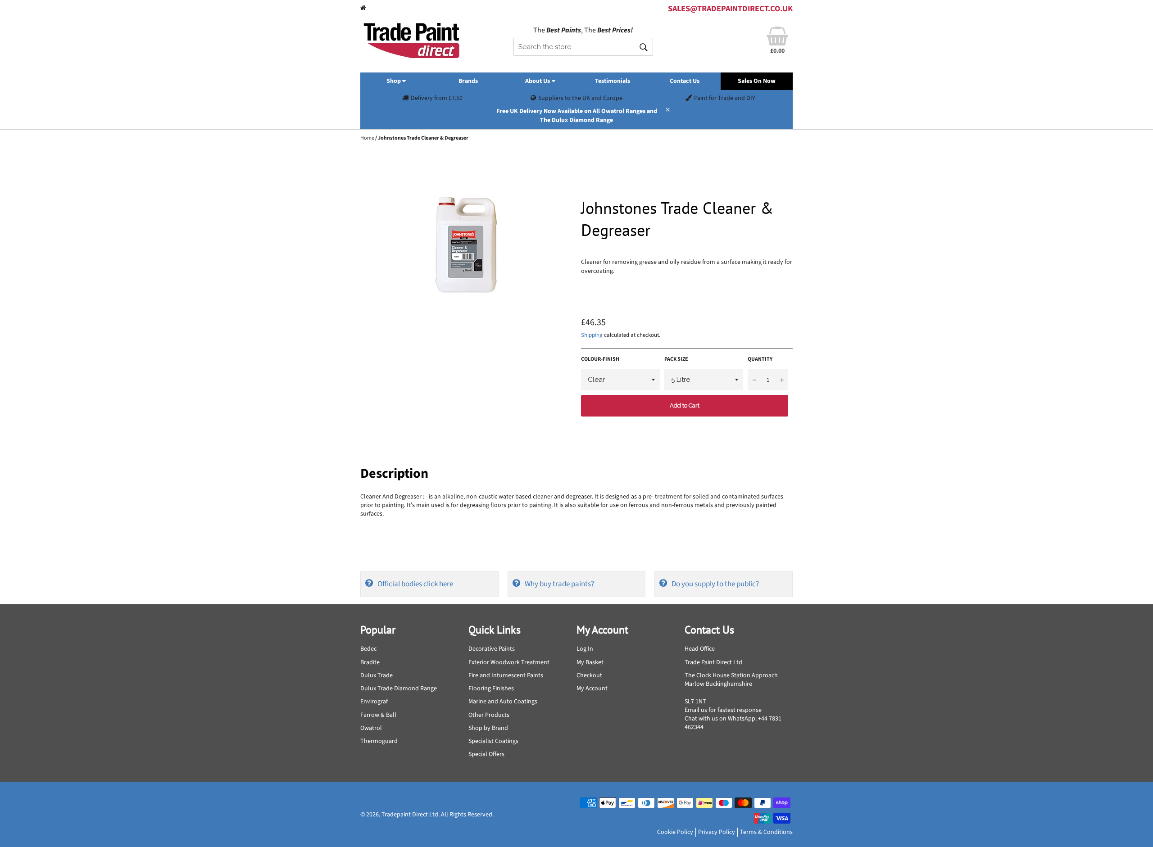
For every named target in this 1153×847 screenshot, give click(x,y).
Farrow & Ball (378, 715)
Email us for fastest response (723, 710)
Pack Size (676, 359)
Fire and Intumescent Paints (505, 675)
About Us (538, 81)
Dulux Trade (376, 675)
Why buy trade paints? (559, 584)
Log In (584, 648)
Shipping (592, 335)
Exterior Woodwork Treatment (508, 662)
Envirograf (374, 701)
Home (367, 138)
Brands (468, 81)
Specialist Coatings (493, 741)
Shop (394, 81)
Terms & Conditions (766, 832)
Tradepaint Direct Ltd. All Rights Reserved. (437, 814)
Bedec (368, 648)
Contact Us (684, 81)
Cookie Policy (675, 832)
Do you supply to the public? (715, 584)
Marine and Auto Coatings (502, 701)
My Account (592, 688)
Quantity (760, 359)
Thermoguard (379, 741)
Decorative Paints (491, 648)
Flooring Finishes (491, 688)
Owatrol (371, 728)
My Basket (590, 662)
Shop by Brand (488, 728)
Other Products (488, 715)
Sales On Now (757, 81)
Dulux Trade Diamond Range (398, 688)
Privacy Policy (716, 832)
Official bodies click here (415, 584)
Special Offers (486, 754)
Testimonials (612, 81)
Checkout (589, 675)
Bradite (370, 662)
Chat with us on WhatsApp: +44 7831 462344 (733, 723)
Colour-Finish (600, 359)
